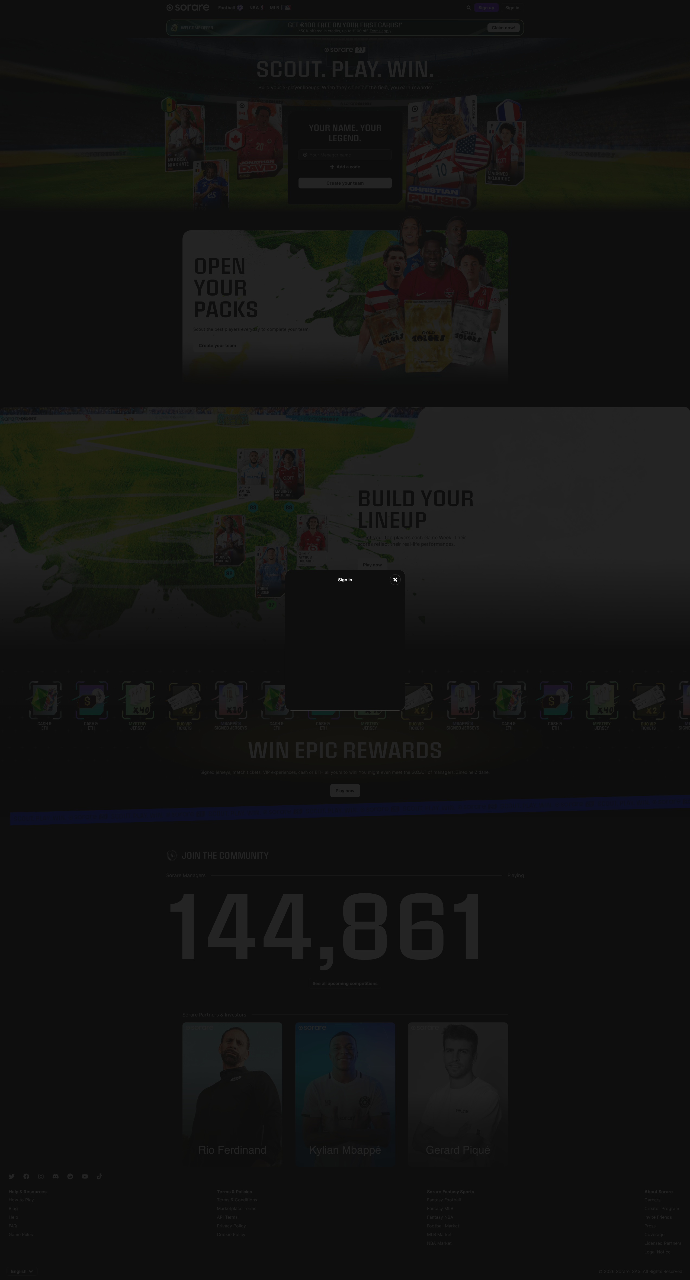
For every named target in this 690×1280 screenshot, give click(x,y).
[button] (395, 579)
